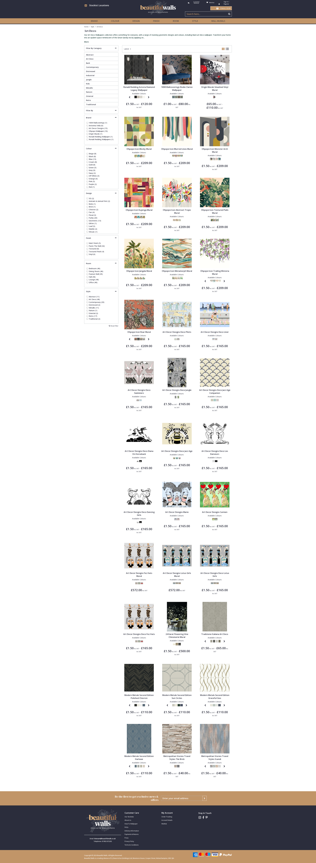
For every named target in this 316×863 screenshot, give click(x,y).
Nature (89, 92)
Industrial (90, 75)
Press (126, 838)
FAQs (126, 827)
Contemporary (92, 67)
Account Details (166, 820)
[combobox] (158, 38)
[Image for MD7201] (177, 677)
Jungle (88, 79)
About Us (128, 820)
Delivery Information (132, 831)
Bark (88, 63)
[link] (199, 817)
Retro (88, 100)
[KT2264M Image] (177, 616)
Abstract (90, 55)
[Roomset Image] (177, 69)
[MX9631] (139, 69)
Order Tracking (166, 817)
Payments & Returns (131, 834)
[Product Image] (139, 131)
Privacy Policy (129, 841)
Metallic (89, 88)
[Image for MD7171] (214, 677)
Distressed (90, 71)
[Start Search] (229, 13)
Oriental (89, 96)
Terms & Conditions (131, 845)
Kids (88, 84)
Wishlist (164, 824)
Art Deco (89, 59)
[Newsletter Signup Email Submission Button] (204, 798)
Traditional (91, 104)
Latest (126, 49)
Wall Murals (218, 21)
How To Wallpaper (131, 824)
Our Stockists (129, 817)
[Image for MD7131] (139, 738)
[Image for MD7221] (139, 677)
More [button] (86, 42)
